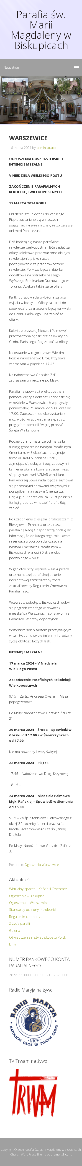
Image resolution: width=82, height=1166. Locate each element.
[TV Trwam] (33, 1093)
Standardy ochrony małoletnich (33, 909)
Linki (12, 944)
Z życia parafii (19, 923)
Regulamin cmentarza (25, 916)
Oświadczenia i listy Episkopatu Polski (38, 937)
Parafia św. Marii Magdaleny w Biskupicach (41, 29)
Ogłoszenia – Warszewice (28, 902)
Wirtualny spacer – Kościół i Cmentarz (38, 888)
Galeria (14, 930)
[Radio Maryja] (33, 1022)
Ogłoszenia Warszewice (42, 864)
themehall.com (61, 1154)
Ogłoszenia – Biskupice (26, 895)
